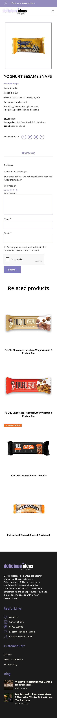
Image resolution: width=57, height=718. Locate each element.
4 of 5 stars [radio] (14, 190)
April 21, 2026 (22, 703)
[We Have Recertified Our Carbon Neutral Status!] (8, 685)
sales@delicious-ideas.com (22, 632)
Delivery (8, 654)
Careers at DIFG (16, 622)
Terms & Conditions (13, 659)
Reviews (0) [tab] (28, 153)
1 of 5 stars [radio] (5, 190)
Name (7, 219)
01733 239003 (16, 627)
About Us (13, 617)
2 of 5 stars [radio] (8, 190)
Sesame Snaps (11, 83)
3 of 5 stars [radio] (11, 190)
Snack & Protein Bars (36, 122)
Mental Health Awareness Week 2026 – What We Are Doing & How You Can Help (33, 697)
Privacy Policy (10, 664)
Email (7, 233)
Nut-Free (20, 122)
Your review (10, 193)
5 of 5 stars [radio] (17, 190)
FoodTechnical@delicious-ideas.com (21, 110)
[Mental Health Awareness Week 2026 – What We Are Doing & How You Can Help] (8, 697)
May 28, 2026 (21, 688)
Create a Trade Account (20, 636)
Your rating (10, 186)
